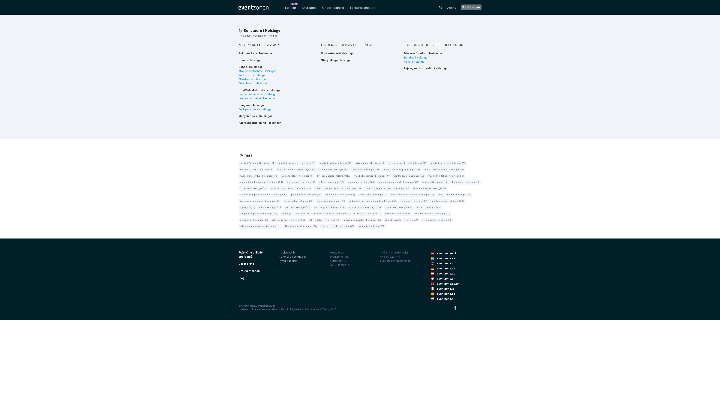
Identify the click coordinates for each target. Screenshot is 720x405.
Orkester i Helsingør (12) (331, 182)
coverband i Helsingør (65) (253, 188)
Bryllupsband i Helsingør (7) (301, 182)
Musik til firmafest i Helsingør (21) (257, 163)
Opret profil (246, 263)
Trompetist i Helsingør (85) (371, 226)
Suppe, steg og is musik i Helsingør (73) (260, 207)
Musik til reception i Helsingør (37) (372, 176)
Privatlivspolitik (288, 260)
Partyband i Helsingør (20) (361, 182)
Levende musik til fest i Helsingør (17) (407, 163)
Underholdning (333, 8)
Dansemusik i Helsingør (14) (333, 169)
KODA (323, 309)
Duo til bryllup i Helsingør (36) (329, 207)
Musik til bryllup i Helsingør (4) (335, 163)
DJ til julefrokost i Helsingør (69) (288, 220)
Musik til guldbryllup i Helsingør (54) (258, 176)
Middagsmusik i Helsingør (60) (447, 201)
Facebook (455, 307)
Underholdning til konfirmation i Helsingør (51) (263, 194)
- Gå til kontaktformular (394, 252)
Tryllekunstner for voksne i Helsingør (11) (260, 226)
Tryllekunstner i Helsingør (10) (437, 220)
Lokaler (291, 7)
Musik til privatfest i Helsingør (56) (448, 163)
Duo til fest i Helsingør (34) (398, 207)
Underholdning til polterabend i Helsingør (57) (372, 201)
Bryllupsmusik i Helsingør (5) (370, 163)
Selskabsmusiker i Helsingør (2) (429, 188)
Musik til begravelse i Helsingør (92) (362, 220)
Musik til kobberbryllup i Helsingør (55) (444, 169)
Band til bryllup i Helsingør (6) (409, 176)
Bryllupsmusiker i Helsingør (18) (333, 176)
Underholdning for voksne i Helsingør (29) (412, 194)
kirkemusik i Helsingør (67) (414, 201)
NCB (333, 309)
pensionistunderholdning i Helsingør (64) (261, 182)
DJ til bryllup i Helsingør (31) (367, 213)
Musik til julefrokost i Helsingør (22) (297, 163)
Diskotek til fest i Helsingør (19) (365, 207)
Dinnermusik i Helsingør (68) (340, 194)
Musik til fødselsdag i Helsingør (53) (296, 169)
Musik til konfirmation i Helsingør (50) (291, 188)
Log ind (451, 7)
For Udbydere (471, 7)
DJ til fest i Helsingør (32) (297, 207)
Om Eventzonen (249, 270)
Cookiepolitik (287, 252)
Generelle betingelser (292, 256)
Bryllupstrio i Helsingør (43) (254, 220)
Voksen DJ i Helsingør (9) (397, 213)
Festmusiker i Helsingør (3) (372, 194)
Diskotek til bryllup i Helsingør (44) (432, 213)
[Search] (440, 7)
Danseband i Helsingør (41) (465, 182)
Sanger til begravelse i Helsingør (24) (259, 213)
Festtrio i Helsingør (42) (428, 207)
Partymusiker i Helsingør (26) (306, 194)
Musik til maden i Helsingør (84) (454, 194)
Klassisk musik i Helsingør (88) (301, 226)
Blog (241, 278)
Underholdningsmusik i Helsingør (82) (398, 182)
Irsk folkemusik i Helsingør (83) (337, 226)
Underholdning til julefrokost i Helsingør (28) (338, 188)
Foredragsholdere (363, 8)
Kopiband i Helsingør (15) (435, 182)
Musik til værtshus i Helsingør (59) (446, 176)
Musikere (309, 8)
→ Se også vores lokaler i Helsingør (258, 35)
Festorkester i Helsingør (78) (298, 201)
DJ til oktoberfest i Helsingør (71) (401, 220)
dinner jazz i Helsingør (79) (296, 213)
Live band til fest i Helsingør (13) (297, 176)
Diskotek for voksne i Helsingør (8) (332, 213)
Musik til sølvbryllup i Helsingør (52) (401, 169)
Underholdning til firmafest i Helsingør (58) (387, 188)
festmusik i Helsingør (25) (365, 169)
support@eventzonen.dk (395, 260)
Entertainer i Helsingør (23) (331, 201)
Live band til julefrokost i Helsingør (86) (260, 201)
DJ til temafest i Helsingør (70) (324, 220)
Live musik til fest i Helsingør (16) (256, 169)
